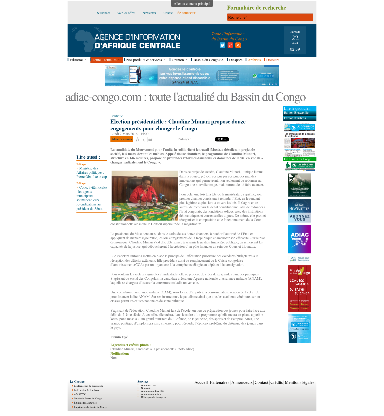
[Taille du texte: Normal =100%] (143, 140)
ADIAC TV (80, 394)
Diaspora (235, 59)
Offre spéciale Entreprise (153, 396)
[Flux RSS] (237, 46)
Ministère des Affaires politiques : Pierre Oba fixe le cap (91, 172)
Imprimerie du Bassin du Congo (90, 406)
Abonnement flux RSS (152, 390)
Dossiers (272, 59)
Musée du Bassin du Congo (88, 398)
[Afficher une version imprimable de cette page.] (150, 139)
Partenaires (219, 382)
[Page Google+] (229, 46)
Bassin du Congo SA (209, 59)
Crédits (276, 382)
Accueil (201, 382)
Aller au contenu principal (192, 3)
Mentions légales (299, 382)
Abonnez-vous (148, 384)
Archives (254, 59)
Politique (81, 164)
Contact (261, 382)
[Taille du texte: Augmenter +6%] (137, 140)
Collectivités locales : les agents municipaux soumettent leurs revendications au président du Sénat (91, 198)
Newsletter (146, 388)
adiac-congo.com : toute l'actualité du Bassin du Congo (185, 96)
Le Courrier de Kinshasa (86, 390)
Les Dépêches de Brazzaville (88, 385)
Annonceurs (241, 382)
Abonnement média (151, 394)
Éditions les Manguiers (85, 402)
